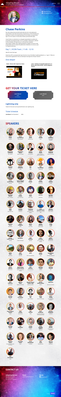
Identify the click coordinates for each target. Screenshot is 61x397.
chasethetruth (47, 11)
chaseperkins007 (47, 13)
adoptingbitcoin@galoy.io (28, 376)
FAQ (6, 392)
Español (54, 3)
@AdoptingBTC (44, 377)
